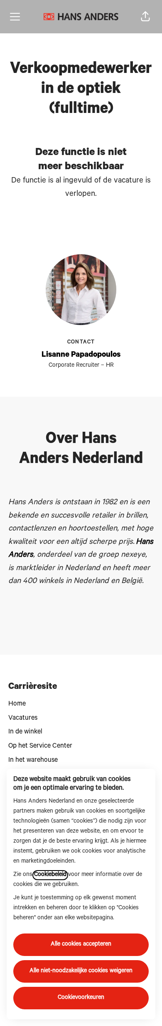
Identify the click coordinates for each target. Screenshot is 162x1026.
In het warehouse (33, 760)
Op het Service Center (40, 746)
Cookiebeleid (50, 875)
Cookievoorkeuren (81, 998)
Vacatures (22, 718)
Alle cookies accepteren (81, 944)
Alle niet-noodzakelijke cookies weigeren (81, 971)
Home (17, 704)
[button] (145, 16)
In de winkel (25, 732)
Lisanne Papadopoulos (81, 355)
